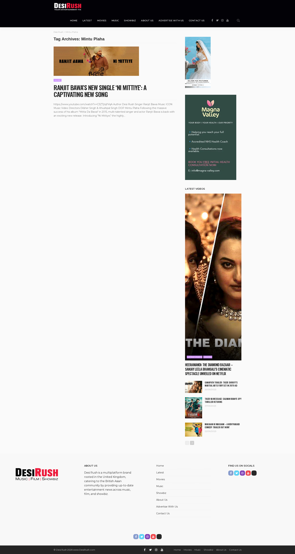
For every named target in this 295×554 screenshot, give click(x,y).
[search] (238, 20)
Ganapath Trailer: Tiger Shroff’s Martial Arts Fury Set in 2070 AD (221, 384)
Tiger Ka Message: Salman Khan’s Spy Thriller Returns (223, 400)
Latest (87, 20)
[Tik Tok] (167, 549)
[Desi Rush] (68, 7)
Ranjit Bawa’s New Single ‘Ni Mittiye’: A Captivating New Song (100, 91)
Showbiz (130, 20)
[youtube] (162, 549)
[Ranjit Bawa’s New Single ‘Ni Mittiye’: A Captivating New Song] (96, 61)
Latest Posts (195, 357)
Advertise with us (171, 20)
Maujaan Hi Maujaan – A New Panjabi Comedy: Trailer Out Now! (222, 425)
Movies (101, 20)
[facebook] (144, 549)
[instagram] (156, 549)
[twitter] (150, 549)
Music (115, 20)
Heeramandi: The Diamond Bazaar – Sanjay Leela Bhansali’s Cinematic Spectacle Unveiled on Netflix (209, 369)
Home (73, 20)
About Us (147, 20)
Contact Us (197, 20)
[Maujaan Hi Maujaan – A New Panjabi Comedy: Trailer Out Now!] (193, 430)
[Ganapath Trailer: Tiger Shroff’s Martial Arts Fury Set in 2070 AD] (193, 387)
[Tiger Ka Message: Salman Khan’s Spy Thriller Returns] (193, 407)
